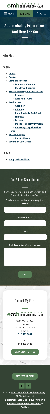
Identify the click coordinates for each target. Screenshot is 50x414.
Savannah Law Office (20, 141)
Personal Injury (17, 134)
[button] (8, 13)
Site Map (22, 399)
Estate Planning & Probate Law (26, 91)
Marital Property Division (29, 123)
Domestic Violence (25, 84)
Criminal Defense (18, 80)
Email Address (25, 217)
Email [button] (26, 13)
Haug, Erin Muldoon (19, 159)
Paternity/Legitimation (28, 127)
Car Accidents (22, 138)
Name (25, 203)
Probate (19, 95)
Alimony (19, 109)
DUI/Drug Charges (25, 87)
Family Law (15, 102)
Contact (13, 77)
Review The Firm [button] (25, 376)
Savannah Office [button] (25, 351)
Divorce (19, 120)
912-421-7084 (25, 334)
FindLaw (25, 407)
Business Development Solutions (24, 403)
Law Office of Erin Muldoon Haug (28, 392)
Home (12, 130)
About (12, 73)
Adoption (20, 105)
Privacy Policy (36, 399)
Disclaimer (10, 399)
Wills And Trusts (23, 98)
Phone (25, 231)
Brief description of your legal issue (25, 245)
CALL (43, 13)
